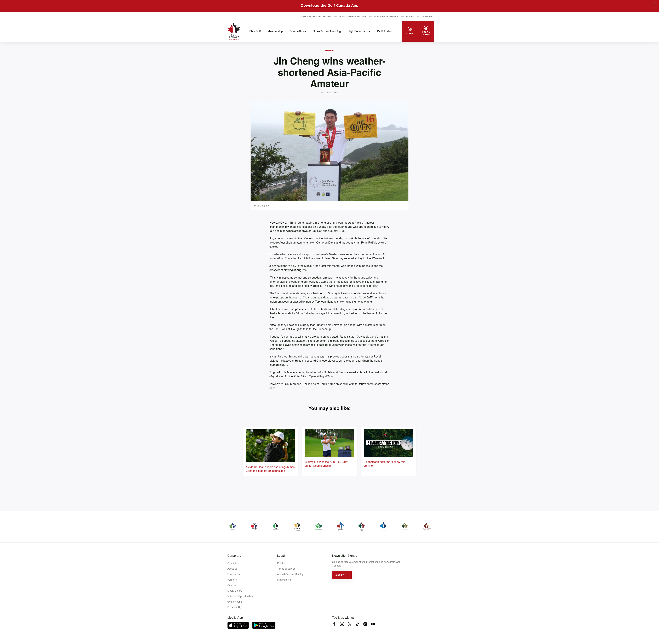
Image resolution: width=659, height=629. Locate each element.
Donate (410, 16)
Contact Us (233, 563)
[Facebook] (334, 624)
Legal (281, 555)
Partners (232, 579)
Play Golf (255, 31)
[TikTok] (357, 624)
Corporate (234, 555)
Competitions (298, 31)
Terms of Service (286, 568)
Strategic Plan (284, 579)
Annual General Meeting (290, 574)
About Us (232, 568)
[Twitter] (350, 624)
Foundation (233, 574)
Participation (384, 31)
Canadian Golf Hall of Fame (316, 16)
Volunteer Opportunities (240, 596)
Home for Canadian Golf (352, 16)
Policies (281, 563)
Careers (231, 585)
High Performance (359, 31)
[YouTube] (373, 624)
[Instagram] (342, 624)
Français (427, 16)
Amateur (329, 50)
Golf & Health (234, 601)
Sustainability (234, 607)
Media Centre (234, 590)
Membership (275, 31)
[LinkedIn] (365, 624)
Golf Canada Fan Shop (386, 16)
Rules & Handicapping (327, 31)
